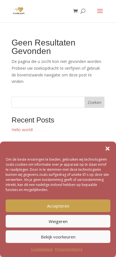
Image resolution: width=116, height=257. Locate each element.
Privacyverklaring (68, 249)
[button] (107, 148)
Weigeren (58, 221)
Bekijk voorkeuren (58, 237)
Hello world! (22, 129)
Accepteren (58, 206)
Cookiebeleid (41, 249)
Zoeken (94, 102)
